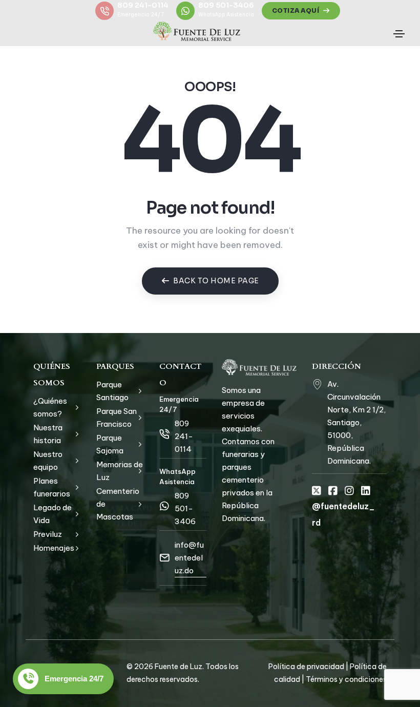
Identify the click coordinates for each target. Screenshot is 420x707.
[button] (301, 10)
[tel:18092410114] (104, 11)
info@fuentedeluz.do (189, 557)
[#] (317, 384)
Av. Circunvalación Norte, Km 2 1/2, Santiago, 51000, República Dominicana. (356, 422)
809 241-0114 (143, 5)
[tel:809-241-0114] (164, 434)
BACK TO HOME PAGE (216, 280)
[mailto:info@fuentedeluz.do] (164, 558)
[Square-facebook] (333, 491)
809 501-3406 (226, 5)
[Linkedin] (365, 491)
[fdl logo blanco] (259, 367)
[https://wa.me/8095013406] (185, 11)
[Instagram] (349, 491)
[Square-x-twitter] (316, 491)
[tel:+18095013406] (164, 506)
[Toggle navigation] (399, 33)
